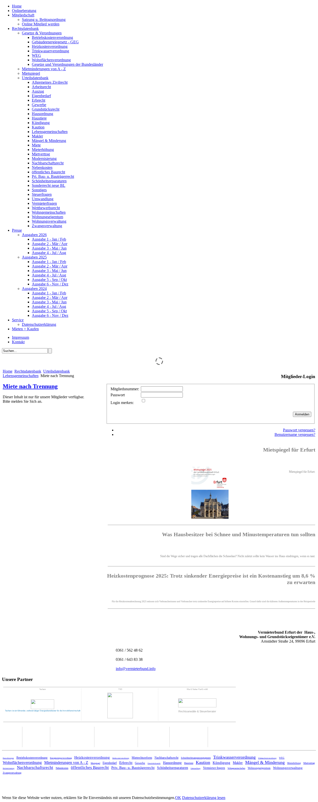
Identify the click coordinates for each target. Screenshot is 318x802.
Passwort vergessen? (299, 430)
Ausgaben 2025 (34, 257)
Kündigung (41, 123)
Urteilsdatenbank (35, 78)
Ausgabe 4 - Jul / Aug (49, 253)
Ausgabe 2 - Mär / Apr (49, 244)
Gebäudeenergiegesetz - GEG (55, 42)
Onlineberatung (24, 10)
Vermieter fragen (214, 768)
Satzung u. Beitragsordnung (44, 19)
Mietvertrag (41, 154)
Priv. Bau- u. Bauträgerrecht (133, 768)
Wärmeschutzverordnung (267, 758)
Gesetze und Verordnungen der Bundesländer (67, 64)
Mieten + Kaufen (25, 329)
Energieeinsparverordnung (61, 758)
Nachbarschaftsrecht (48, 163)
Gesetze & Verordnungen (42, 33)
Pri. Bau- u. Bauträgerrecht (53, 176)
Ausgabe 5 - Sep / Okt (49, 279)
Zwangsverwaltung (47, 226)
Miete (36, 145)
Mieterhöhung (43, 149)
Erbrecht (38, 100)
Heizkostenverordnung (50, 46)
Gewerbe (39, 105)
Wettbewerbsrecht (46, 208)
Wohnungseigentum (47, 217)
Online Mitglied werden (40, 24)
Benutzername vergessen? (295, 434)
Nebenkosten (42, 167)
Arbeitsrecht (41, 87)
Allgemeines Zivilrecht (50, 82)
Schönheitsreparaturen (49, 181)
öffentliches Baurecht (48, 172)
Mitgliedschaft (23, 15)
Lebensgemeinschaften (50, 132)
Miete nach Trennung (30, 386)
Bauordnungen (8, 758)
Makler (37, 136)
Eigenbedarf (41, 96)
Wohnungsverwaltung (49, 221)
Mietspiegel (31, 73)
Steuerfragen (42, 194)
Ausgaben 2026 (34, 235)
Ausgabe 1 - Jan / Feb (49, 239)
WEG (36, 55)
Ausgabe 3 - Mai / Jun (49, 248)
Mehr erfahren (302, 523)
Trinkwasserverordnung (50, 51)
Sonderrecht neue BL (48, 185)
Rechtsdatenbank (25, 28)
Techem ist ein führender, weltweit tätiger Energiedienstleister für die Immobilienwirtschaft (42, 711)
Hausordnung (42, 114)
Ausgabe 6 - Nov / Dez (50, 284)
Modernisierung (44, 158)
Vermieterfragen (44, 203)
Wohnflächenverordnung (51, 60)
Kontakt (18, 342)
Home (17, 6)
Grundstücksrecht (45, 109)
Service (18, 320)
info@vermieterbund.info (136, 669)
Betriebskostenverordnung (52, 37)
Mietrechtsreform (142, 757)
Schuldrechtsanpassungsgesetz (196, 757)
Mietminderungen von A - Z (44, 69)
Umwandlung (42, 199)
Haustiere (39, 118)
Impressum (20, 337)
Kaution (38, 127)
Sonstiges (39, 190)
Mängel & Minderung (49, 140)
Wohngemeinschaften (49, 212)
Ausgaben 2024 (34, 288)
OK (178, 798)
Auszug (38, 91)
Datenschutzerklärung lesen (203, 798)
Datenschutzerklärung (39, 324)
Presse (17, 230)
